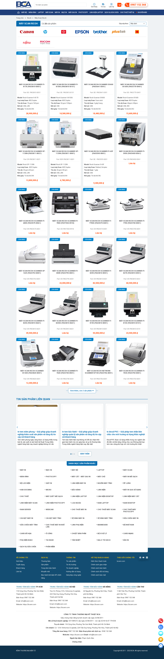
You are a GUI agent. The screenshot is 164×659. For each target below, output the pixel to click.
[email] (160, 633)
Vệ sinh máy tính (105, 518)
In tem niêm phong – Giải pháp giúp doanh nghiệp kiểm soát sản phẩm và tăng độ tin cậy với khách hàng (37, 434)
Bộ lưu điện (25, 483)
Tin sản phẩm (71, 561)
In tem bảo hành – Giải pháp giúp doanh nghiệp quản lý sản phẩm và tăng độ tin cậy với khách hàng (81, 434)
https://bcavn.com (29, 604)
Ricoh (29, 18)
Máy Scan (49, 12)
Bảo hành (76, 490)
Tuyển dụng (20, 565)
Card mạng (128, 533)
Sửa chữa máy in (130, 518)
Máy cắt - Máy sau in (81, 477)
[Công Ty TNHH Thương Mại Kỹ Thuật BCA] (23, 4)
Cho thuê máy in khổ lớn (55, 526)
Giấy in (49, 483)
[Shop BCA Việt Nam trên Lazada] (45, 650)
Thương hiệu (45, 561)
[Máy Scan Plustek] (118, 31)
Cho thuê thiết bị (127, 12)
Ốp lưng (127, 483)
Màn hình (32, 12)
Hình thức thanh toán (98, 561)
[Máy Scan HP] (45, 31)
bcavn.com (121, 561)
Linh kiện (101, 490)
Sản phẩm (45, 565)
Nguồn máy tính (105, 483)
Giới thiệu (19, 561)
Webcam (49, 510)
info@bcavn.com (27, 601)
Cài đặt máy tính (53, 518)
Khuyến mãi (142, 12)
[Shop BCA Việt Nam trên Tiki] (51, 650)
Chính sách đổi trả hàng (99, 572)
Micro (48, 490)
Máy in (57, 12)
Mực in (64, 12)
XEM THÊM (84, 454)
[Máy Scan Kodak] (137, 31)
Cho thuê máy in (79, 510)
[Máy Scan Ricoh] (45, 42)
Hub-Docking (26, 490)
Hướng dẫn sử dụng (73, 572)
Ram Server (25, 510)
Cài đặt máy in (26, 518)
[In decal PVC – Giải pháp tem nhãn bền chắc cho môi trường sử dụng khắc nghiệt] (127, 417)
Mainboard (103, 525)
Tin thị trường (71, 565)
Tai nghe (50, 540)
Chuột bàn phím (79, 533)
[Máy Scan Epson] (82, 31)
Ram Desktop (129, 503)
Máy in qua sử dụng (132, 490)
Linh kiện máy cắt (131, 496)
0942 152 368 (107, 631)
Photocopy (83, 12)
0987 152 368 (29, 598)
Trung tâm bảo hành (48, 568)
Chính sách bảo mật (98, 575)
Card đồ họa (25, 533)
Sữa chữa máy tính (29, 525)
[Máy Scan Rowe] (63, 31)
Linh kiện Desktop (106, 496)
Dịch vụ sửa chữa (112, 12)
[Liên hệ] (160, 639)
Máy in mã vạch (130, 477)
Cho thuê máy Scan (106, 510)
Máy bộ (24, 12)
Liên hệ (18, 572)
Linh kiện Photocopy (55, 503)
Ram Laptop (103, 503)
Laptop (41, 12)
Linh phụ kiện (77, 525)
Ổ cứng (49, 533)
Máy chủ (101, 477)
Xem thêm (81, 391)
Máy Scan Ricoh (40, 18)
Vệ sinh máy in (78, 518)
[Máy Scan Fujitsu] (26, 42)
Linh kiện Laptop (96, 12)
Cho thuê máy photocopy (129, 511)
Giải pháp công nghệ (73, 575)
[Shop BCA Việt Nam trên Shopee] (39, 650)
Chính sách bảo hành (98, 568)
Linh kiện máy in (79, 483)
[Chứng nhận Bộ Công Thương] (87, 641)
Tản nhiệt (76, 540)
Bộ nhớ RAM (128, 525)
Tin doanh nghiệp (72, 568)
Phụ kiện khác (26, 540)
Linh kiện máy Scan (28, 503)
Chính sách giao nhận (99, 565)
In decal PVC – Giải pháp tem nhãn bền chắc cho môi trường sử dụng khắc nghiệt (126, 433)
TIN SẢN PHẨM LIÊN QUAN (33, 399)
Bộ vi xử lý (102, 533)
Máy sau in (73, 12)
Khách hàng (20, 568)
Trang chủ (19, 18)
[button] (70, 454)
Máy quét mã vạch (54, 496)
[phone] (160, 620)
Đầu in (126, 540)
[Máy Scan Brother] (100, 31)
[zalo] (160, 627)
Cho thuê (24, 496)
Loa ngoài (76, 503)
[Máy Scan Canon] (26, 31)
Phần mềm (50, 547)
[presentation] (17, 427)
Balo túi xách (104, 540)
